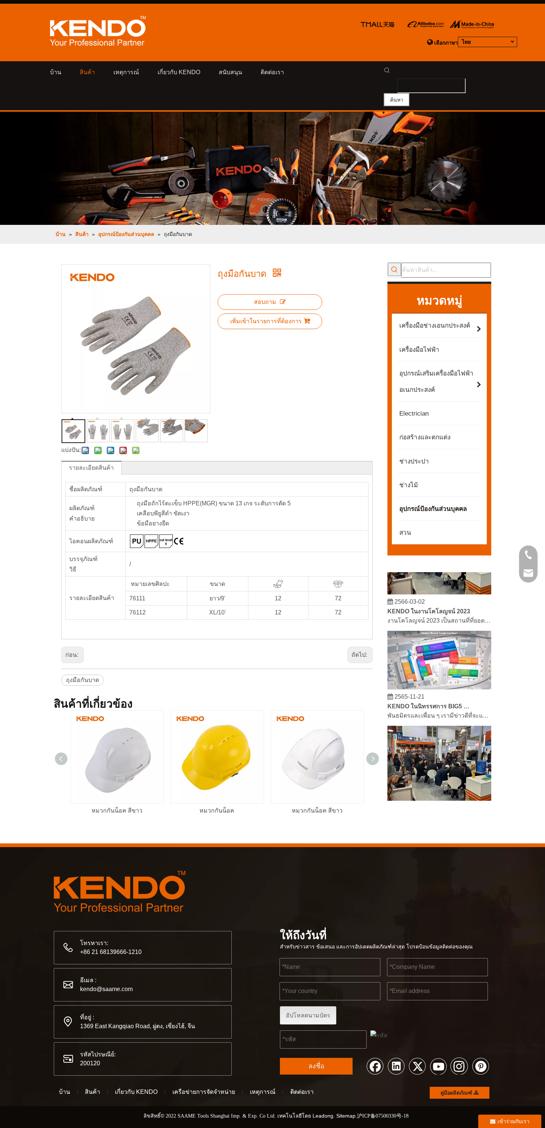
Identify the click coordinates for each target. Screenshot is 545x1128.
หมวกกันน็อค (216, 810)
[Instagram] (459, 1066)
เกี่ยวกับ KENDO (136, 1092)
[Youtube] (438, 1066)
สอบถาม (265, 302)
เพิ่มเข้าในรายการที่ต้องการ (266, 321)
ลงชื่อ (316, 1066)
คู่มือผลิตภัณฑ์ (457, 1093)
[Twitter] (417, 1066)
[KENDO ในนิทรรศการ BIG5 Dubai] (439, 682)
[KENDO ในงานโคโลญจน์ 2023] (439, 587)
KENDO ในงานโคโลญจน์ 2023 (428, 606)
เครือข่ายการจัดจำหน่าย (203, 1092)
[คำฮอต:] (394, 269)
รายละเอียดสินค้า (91, 468)
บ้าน (64, 1092)
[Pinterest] (480, 1066)
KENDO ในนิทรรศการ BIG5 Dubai (429, 701)
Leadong (323, 1116)
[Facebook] (375, 1066)
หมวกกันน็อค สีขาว (117, 810)
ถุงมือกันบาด (82, 680)
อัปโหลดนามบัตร (308, 1015)
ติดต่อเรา (302, 1092)
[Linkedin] (396, 1066)
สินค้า (92, 1092)
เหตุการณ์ (262, 1092)
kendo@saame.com (106, 989)
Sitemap (346, 1116)
